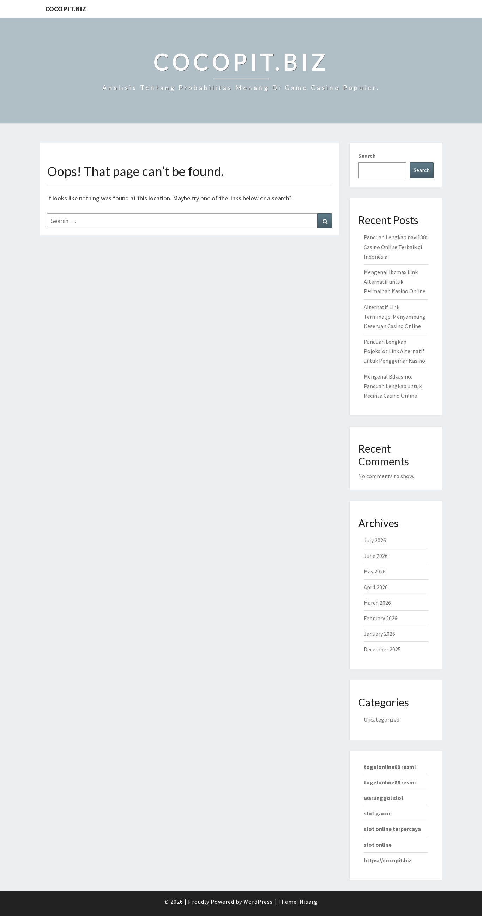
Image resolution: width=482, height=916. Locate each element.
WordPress (258, 901)
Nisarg (309, 901)
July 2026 (375, 540)
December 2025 (382, 649)
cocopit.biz (65, 8)
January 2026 (379, 633)
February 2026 (380, 618)
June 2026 (376, 555)
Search (367, 155)
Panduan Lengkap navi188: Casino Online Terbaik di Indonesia (395, 247)
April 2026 (376, 587)
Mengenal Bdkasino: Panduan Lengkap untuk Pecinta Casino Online (393, 386)
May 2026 (375, 571)
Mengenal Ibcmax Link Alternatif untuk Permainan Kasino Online (395, 282)
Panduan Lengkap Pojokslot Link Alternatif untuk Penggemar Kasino (394, 351)
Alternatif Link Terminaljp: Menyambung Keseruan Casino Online (395, 316)
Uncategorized (381, 719)
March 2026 (377, 602)
